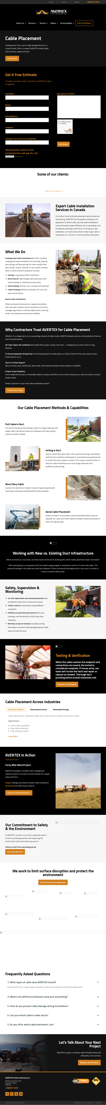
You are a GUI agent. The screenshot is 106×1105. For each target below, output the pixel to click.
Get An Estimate (84, 23)
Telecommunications (38, 709)
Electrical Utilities (16, 709)
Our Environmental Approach (53, 882)
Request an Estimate (67, 684)
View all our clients (53, 191)
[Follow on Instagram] (12, 1094)
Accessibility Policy (79, 1103)
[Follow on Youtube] (21, 1094)
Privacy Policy (90, 1103)
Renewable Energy (61, 709)
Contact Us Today (15, 390)
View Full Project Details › (18, 792)
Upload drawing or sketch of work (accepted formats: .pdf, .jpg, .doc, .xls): (21, 151)
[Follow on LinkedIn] (16, 1094)
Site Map (98, 1103)
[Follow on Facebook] (7, 1094)
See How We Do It (15, 851)
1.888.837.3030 (11, 1087)
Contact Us (12, 58)
